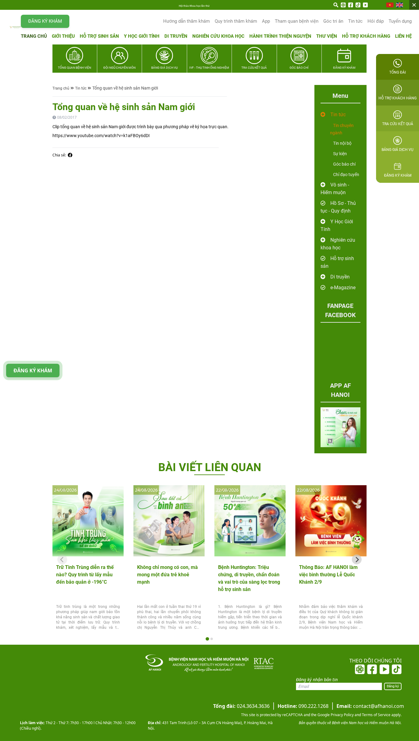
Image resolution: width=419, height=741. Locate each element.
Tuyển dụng (400, 21)
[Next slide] (357, 559)
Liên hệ (403, 36)
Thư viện (326, 36)
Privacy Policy (342, 714)
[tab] (207, 639)
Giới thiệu (63, 36)
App (266, 21)
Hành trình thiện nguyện (280, 36)
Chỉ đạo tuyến (346, 174)
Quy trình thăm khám (236, 21)
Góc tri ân (333, 21)
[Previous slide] (62, 559)
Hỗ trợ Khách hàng (366, 36)
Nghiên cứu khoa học (218, 36)
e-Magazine (343, 287)
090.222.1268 (303, 706)
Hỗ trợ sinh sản (99, 36)
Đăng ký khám (45, 21)
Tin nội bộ (342, 143)
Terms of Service (375, 714)
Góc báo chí (344, 164)
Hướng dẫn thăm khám (186, 21)
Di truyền (175, 36)
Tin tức (355, 21)
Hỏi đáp (375, 21)
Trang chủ (34, 36)
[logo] (15, 27)
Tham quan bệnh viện (296, 21)
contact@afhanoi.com (370, 706)
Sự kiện (340, 153)
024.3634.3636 (241, 706)
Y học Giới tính (142, 36)
